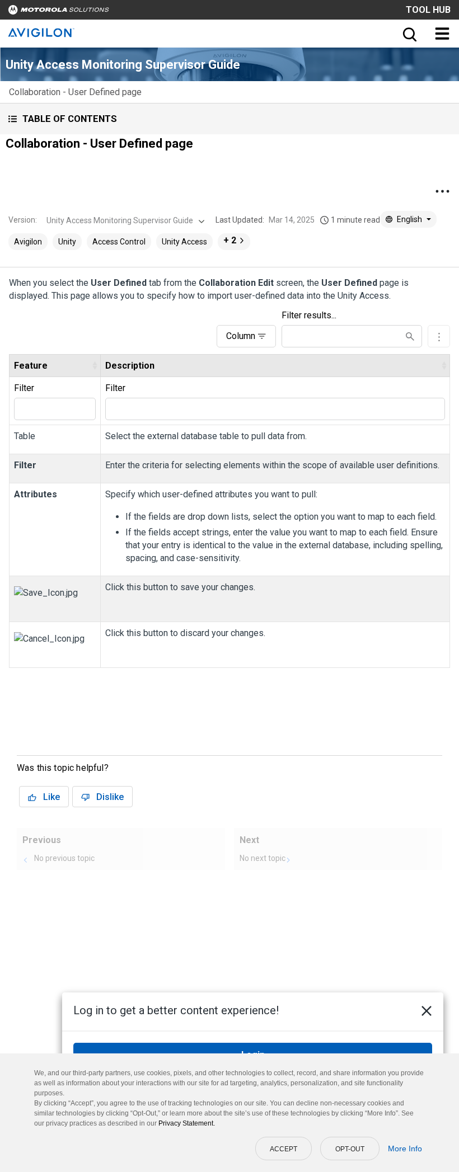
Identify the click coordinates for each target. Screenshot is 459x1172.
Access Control (119, 241)
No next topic (262, 858)
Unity (67, 241)
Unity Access (184, 241)
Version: (22, 219)
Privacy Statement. (186, 1123)
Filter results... (309, 315)
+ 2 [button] (229, 240)
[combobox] (124, 220)
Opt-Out (349, 1149)
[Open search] (408, 33)
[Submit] (410, 336)
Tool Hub (428, 9)
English (409, 219)
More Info (405, 1148)
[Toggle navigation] (442, 33)
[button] (229, 118)
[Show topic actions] (442, 191)
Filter (24, 388)
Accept (283, 1149)
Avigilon (28, 241)
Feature (31, 365)
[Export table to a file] (439, 336)
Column (240, 336)
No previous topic (64, 858)
